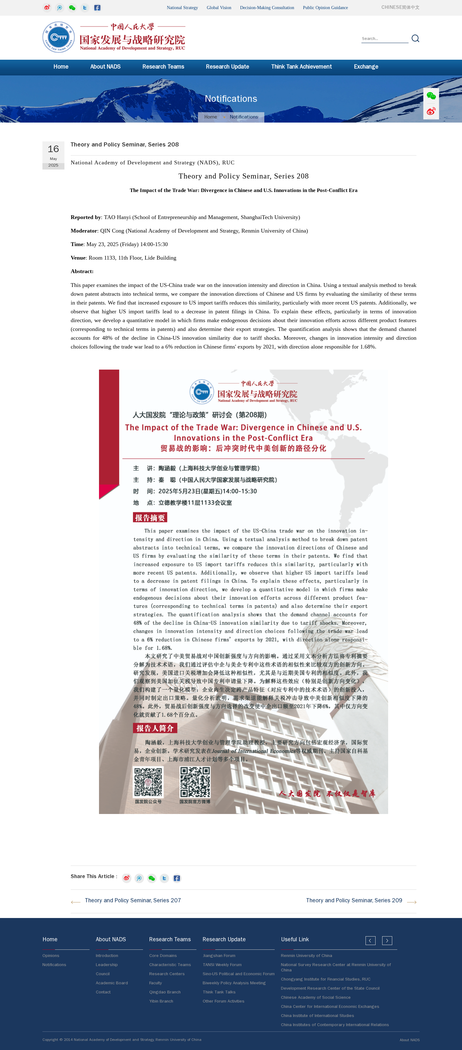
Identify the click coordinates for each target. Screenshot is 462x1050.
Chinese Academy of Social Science (316, 998)
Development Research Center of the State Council (330, 989)
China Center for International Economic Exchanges (330, 1007)
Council (103, 974)
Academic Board (112, 983)
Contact (103, 992)
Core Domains (163, 956)
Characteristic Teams (170, 965)
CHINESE (401, 7)
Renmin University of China (306, 956)
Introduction (107, 956)
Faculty (155, 983)
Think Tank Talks (219, 992)
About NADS (106, 67)
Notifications (244, 117)
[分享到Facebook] (97, 8)
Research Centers (167, 974)
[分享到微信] (72, 8)
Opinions (50, 956)
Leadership (107, 965)
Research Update (227, 67)
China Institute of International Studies (317, 1016)
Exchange (366, 67)
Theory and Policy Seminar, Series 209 (354, 901)
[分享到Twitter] (85, 8)
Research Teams (163, 67)
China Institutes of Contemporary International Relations (335, 1025)
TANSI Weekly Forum (222, 965)
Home (61, 67)
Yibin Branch (161, 1001)
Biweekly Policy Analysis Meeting (234, 983)
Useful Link (295, 940)
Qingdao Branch (165, 992)
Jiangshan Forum (219, 956)
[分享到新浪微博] (47, 8)
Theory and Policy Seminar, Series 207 (133, 901)
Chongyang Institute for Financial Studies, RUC (326, 979)
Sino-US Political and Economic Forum (239, 974)
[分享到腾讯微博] (59, 8)
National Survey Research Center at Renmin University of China (336, 968)
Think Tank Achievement (301, 67)
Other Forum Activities (224, 1001)
